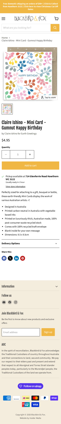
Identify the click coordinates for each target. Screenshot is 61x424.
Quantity (6, 147)
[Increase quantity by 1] (30, 154)
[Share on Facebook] (4, 258)
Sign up (48, 332)
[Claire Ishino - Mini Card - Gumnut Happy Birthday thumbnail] (7, 109)
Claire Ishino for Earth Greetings (21, 133)
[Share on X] (10, 258)
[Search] (55, 28)
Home (5, 37)
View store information (15, 186)
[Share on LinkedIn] (16, 258)
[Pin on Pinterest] (22, 258)
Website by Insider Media (30, 418)
